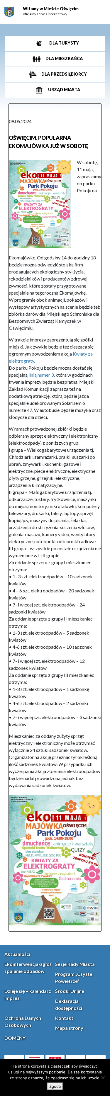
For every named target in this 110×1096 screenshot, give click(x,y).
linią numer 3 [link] (41, 375)
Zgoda (55, 1086)
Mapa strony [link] (69, 1028)
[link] (9, 12)
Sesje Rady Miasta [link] (75, 964)
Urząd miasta (63, 89)
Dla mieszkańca (64, 58)
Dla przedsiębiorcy (63, 74)
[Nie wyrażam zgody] (103, 1077)
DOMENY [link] (15, 1038)
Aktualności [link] (17, 954)
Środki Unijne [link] (69, 991)
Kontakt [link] (64, 1018)
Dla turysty (63, 42)
